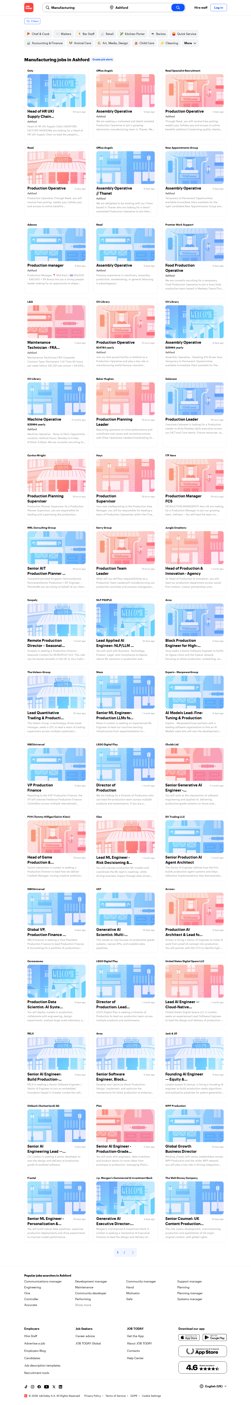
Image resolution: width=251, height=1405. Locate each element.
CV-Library (103, 301)
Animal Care (82, 43)
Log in (218, 7)
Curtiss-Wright (36, 455)
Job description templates (42, 1365)
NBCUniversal (36, 744)
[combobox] (78, 7)
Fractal (31, 1177)
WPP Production (175, 1105)
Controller (31, 1299)
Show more (83, 1305)
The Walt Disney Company (181, 1177)
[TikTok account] (26, 1386)
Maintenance (84, 1287)
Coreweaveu (35, 961)
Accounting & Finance (47, 43)
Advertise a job (34, 1343)
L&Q (30, 301)
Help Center (135, 1358)
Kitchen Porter (135, 34)
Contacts (133, 1350)
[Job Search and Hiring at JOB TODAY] (28, 7)
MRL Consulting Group (41, 527)
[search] (178, 7)
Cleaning (172, 43)
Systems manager (189, 1299)
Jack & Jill (171, 1033)
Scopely (32, 599)
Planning (183, 1287)
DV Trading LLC (175, 816)
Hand (130, 1287)
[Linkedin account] (60, 1386)
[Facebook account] (39, 1386)
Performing (83, 1299)
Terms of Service (115, 1395)
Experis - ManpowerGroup (181, 672)
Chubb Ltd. (172, 744)
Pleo (99, 1105)
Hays (99, 455)
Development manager (91, 1281)
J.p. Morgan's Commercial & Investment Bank (124, 1177)
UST (98, 889)
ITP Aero (170, 455)
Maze (99, 672)
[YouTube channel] (46, 1386)
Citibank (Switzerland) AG (43, 1105)
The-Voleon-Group (39, 672)
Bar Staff (88, 34)
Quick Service (186, 34)
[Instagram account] (32, 1386)
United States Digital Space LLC (184, 961)
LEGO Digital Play (107, 744)
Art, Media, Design (115, 43)
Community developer (90, 1293)
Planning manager (190, 1293)
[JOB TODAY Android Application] (215, 1337)
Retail (110, 34)
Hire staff (200, 7)
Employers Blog (35, 1350)
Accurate (30, 1305)
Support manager (189, 1281)
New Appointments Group (181, 147)
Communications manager (43, 1281)
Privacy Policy (92, 1395)
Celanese (171, 378)
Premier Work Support (179, 224)
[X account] (53, 1386)
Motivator (133, 1293)
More (188, 43)
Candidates (32, 1358)
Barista (161, 34)
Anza (168, 599)
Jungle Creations (175, 527)
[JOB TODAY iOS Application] (189, 1337)
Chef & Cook (40, 34)
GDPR (133, 1395)
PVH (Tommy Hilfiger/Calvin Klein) (48, 816)
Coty (30, 70)
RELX (30, 1033)
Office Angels (104, 70)
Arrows (170, 889)
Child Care (146, 43)
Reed (30, 147)
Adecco (32, 224)
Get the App (135, 1336)
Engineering (32, 1287)
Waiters (66, 34)
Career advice (85, 1336)
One (27, 1293)
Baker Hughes (105, 378)
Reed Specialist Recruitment (182, 70)
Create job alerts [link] (102, 59)
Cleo (99, 816)
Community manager (141, 1281)
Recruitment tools (36, 1372)
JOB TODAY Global (88, 1343)
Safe (129, 1299)
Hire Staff (30, 1336)
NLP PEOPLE (104, 599)
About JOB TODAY (139, 1343)
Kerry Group (104, 527)
